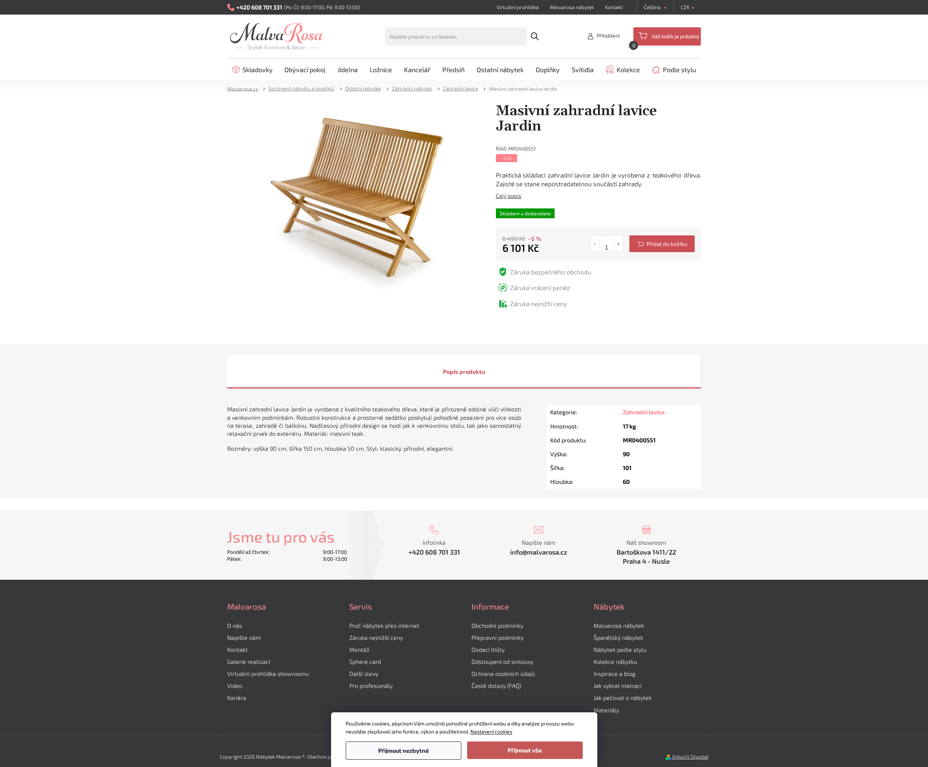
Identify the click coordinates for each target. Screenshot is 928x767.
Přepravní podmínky (497, 637)
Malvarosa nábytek (572, 7)
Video (234, 685)
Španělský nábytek (618, 637)
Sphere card (365, 661)
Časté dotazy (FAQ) (496, 685)
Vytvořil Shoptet (690, 757)
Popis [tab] (450, 371)
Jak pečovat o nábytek (623, 697)
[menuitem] (252, 70)
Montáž (359, 649)
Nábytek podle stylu (620, 649)
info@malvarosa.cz (538, 552)
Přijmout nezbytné (403, 750)
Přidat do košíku (662, 243)
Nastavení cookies (491, 731)
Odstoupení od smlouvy (502, 661)
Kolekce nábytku (615, 661)
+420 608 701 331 (434, 552)
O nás (234, 625)
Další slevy (363, 673)
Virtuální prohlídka (518, 7)
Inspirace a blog (615, 673)
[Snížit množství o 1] (595, 243)
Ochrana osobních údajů (503, 673)
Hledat (535, 36)
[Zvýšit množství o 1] (618, 243)
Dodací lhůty (488, 649)
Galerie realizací (248, 661)
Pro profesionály (371, 685)
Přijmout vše (525, 750)
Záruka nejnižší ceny (376, 637)
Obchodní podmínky (497, 625)
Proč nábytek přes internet (384, 625)
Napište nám (244, 637)
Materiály (606, 710)
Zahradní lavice (644, 411)
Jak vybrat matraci (618, 685)
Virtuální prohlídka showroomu (268, 673)
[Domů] (245, 88)
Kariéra (236, 697)
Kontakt (614, 7)
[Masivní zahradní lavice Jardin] (354, 198)
